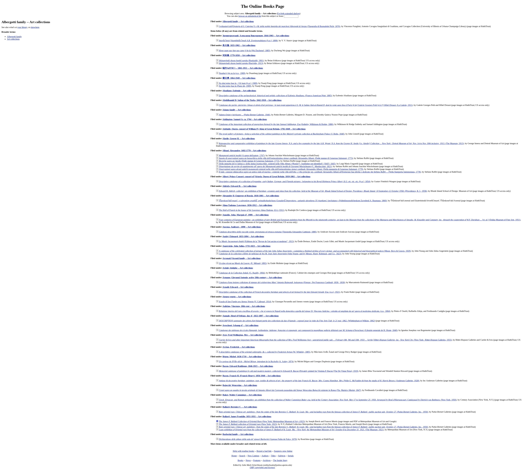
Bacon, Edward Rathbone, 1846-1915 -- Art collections (248, 366)
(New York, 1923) (248, 424)
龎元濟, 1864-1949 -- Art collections (239, 78)
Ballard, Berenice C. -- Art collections (240, 407)
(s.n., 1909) (232, 73)
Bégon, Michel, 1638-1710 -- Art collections (242, 356)
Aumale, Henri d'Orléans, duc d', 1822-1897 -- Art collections (250, 316)
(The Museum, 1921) (301, 429)
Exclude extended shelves (288, 13)
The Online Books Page (262, 6)
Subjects (281, 456)
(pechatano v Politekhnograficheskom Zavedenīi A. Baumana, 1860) (303, 200)
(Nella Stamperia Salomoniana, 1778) (320, 172)
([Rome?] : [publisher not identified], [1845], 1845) (277, 164)
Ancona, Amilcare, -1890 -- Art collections (241, 227)
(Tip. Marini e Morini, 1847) (290, 390)
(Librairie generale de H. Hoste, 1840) (308, 330)
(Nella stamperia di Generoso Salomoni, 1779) (291, 169)
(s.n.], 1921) (279, 292)
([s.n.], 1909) (238, 83)
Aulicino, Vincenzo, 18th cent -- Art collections (243, 306)
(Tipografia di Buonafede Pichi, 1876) (279, 26)
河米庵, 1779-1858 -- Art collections (239, 55)
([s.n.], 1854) (294, 181)
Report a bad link (264, 451)
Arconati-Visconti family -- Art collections (241, 258)
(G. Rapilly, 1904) (242, 273)
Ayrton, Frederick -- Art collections (238, 347)
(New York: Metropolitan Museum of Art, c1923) (262, 421)
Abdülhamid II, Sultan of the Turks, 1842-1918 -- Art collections (252, 100)
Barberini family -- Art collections (238, 434)
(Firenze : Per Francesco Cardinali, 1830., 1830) (282, 282)
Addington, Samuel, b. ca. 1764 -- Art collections (244, 119)
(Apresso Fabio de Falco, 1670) (258, 439)
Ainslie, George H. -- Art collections (238, 138)
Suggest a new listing (283, 451)
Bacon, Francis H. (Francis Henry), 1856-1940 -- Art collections (252, 376)
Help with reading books (243, 451)
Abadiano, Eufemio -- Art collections (239, 90)
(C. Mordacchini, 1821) (275, 166)
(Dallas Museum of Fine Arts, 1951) (369, 220)
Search (242, 456)
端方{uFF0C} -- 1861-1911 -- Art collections (243, 68)
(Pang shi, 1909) (235, 86)
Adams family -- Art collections (236, 110)
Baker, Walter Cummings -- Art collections (242, 395)
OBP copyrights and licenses (262, 467)
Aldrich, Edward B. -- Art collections (239, 186)
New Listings (253, 456)
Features (256, 460)
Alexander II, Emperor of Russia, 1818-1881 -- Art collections (250, 196)
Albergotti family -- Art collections (238, 21)
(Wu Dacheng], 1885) (244, 50)
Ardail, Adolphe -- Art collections (237, 268)
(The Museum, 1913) (341, 143)
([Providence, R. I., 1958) (323, 191)
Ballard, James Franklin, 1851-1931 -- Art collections (247, 416)
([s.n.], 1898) (248, 40)
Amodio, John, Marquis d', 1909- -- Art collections (245, 215)
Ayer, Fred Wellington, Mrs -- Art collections (242, 335)
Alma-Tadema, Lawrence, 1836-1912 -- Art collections (247, 205)
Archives (267, 460)
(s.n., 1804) (304, 311)
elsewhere (35, 27)
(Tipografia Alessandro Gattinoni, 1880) (268, 232)
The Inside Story (280, 460)
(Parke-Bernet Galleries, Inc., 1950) (323, 412)
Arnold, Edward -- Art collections (237, 287)
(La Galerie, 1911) (316, 105)
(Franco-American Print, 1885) (275, 95)
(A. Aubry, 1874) (256, 361)
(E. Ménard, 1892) (243, 263)
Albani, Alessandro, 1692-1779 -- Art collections (244, 150)
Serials (291, 456)
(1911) (251, 210)
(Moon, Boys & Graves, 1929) (315, 251)
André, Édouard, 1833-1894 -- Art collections (243, 236)
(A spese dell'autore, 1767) (242, 155)
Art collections (13, 39)
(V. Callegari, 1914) (245, 301)
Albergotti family (14, 36)
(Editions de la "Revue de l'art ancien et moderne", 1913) (256, 241)
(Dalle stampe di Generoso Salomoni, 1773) (286, 158)
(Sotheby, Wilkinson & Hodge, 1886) (276, 124)
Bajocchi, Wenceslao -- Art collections (240, 385)
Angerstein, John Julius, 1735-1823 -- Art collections (246, 246)
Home (234, 456)
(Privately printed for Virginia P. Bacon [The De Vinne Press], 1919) (288, 371)
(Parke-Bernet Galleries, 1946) (244, 115)
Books (240, 460)
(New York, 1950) (338, 400)
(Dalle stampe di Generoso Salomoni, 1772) (249, 161)
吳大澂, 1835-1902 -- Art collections (239, 45)
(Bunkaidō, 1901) (241, 60)
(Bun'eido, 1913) (241, 63)
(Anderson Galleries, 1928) (319, 380)
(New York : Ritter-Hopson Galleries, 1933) (335, 340)
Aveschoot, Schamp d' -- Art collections (240, 325)
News (248, 460)
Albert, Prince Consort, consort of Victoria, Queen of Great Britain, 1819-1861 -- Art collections (266, 176)
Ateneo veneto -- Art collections (236, 296)
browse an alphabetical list (249, 16)
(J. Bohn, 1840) (281, 134)
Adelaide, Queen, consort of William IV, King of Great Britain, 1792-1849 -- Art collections (264, 129)
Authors (265, 456)
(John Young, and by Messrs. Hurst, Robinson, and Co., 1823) (280, 254)
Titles (273, 456)
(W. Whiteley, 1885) (264, 352)
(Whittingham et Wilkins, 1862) (297, 321)
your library (22, 27)
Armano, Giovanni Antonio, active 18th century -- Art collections (252, 277)
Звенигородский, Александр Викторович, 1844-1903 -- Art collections (256, 35)
